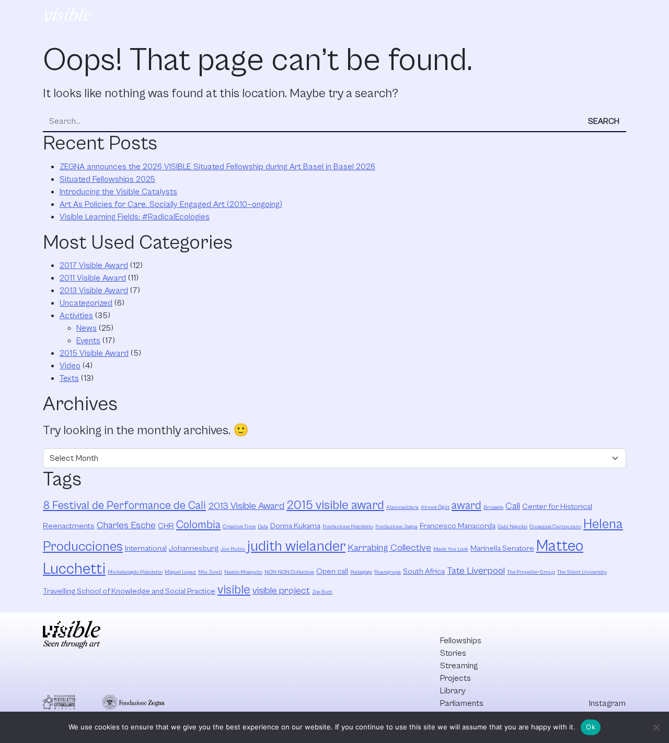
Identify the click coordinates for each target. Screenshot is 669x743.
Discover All (581, 16)
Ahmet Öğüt (435, 507)
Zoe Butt (322, 592)
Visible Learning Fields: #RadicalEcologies (135, 217)
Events (88, 340)
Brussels (493, 507)
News (86, 328)
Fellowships (203, 16)
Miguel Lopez (180, 572)
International (146, 548)
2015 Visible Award (94, 353)
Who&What (509, 16)
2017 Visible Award (94, 265)
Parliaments (449, 16)
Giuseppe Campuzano (555, 527)
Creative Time (239, 527)
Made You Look (450, 549)
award (466, 505)
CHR (166, 525)
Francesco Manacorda (457, 525)
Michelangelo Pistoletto (135, 572)
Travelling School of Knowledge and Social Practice (129, 591)
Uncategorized (86, 303)
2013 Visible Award (94, 290)
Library (398, 16)
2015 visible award (335, 505)
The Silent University (582, 572)
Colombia (198, 524)
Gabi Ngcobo (512, 527)
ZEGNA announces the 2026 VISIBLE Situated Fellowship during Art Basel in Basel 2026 (217, 166)
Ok (590, 727)
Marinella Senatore (502, 548)
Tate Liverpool (476, 570)
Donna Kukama (295, 525)
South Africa (424, 571)
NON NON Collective (289, 572)
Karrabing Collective (389, 547)
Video (70, 365)
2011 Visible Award (93, 278)
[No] (656, 727)
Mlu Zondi (210, 572)
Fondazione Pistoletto (347, 527)
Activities (76, 315)
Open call (332, 571)
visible (233, 590)
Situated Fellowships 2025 (107, 179)
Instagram (607, 703)
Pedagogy (361, 572)
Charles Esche (126, 525)
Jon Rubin (233, 549)
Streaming (302, 16)
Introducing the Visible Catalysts (118, 191)
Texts (69, 378)
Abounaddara (402, 507)
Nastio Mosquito (243, 572)
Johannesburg (193, 548)
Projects (353, 16)
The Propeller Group (531, 572)
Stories (254, 16)
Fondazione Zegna (396, 527)
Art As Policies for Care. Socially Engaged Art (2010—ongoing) (171, 204)
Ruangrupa (387, 572)
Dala (263, 527)
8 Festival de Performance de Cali (124, 505)
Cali (512, 506)
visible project (281, 590)
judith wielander (296, 546)
